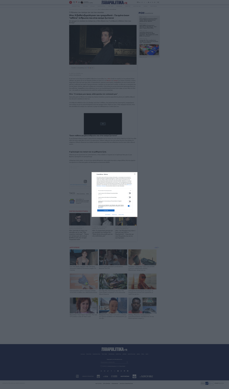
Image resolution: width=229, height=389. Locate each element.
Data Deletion (107, 214)
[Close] (135, 174)
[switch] (129, 193)
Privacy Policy (121, 214)
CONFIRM (106, 210)
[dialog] (114, 194)
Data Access (114, 214)
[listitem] (114, 190)
